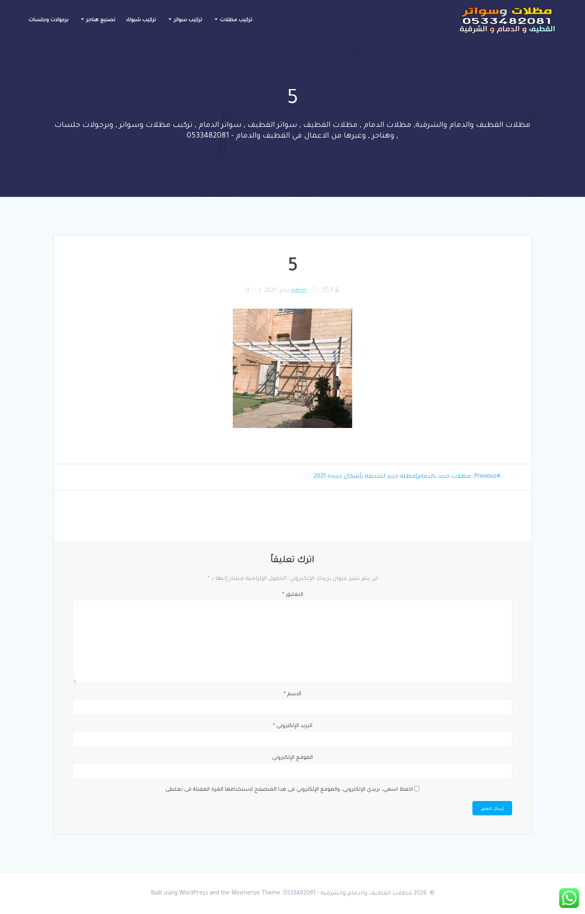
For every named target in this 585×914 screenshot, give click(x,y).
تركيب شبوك (141, 20)
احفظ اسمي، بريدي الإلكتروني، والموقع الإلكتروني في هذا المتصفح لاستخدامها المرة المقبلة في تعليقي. (288, 790)
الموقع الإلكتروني (292, 758)
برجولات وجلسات (48, 20)
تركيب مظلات (236, 20)
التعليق (292, 595)
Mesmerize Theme (255, 894)
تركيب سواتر (188, 20)
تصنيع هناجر (100, 20)
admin (299, 291)
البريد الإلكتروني (292, 726)
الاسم (292, 694)
